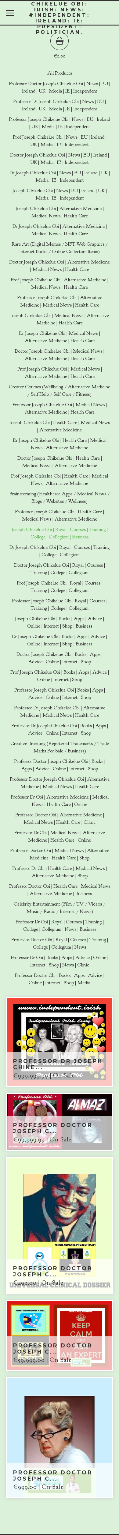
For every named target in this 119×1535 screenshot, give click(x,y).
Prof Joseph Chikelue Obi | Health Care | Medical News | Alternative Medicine (59, 479)
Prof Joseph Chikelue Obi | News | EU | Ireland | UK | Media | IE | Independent (59, 141)
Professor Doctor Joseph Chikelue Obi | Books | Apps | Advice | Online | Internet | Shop (59, 765)
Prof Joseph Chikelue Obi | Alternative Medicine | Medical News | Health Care (59, 283)
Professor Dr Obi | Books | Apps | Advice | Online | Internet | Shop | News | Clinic (59, 961)
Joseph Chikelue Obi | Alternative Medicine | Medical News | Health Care (60, 212)
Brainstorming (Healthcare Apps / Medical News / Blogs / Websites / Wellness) (59, 497)
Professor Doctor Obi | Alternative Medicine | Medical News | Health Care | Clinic (59, 818)
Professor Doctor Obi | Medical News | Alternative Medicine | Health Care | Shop (59, 854)
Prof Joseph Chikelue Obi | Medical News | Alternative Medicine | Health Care (59, 372)
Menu (10, 13)
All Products (59, 73)
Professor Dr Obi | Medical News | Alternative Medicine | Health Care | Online (59, 836)
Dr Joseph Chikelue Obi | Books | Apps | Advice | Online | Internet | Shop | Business (59, 640)
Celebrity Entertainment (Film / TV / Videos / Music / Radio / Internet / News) (59, 907)
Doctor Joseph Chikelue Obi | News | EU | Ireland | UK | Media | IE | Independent (59, 158)
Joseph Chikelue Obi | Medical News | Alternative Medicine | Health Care (59, 319)
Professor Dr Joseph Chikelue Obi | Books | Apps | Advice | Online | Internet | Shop (59, 729)
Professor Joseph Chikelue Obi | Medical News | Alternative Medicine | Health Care (60, 408)
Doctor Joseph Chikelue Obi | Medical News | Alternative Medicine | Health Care (59, 355)
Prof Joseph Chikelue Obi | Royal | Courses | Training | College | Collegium (60, 586)
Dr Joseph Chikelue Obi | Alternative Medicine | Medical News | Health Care (60, 230)
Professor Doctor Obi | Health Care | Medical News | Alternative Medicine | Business (59, 890)
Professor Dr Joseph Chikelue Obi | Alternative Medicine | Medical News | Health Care (59, 711)
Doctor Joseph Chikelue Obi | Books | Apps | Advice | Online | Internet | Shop (59, 658)
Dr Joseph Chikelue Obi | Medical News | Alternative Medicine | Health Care (59, 337)
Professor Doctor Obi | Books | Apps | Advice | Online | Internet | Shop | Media (59, 979)
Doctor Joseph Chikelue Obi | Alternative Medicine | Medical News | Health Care (59, 265)
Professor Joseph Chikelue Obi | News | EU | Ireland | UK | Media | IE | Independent (59, 123)
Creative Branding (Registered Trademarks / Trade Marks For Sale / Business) (59, 747)
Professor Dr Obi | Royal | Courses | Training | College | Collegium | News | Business (60, 925)
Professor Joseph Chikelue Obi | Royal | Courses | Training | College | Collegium (59, 604)
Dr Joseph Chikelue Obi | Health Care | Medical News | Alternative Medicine (59, 444)
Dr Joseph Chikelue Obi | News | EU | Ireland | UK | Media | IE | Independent (59, 176)
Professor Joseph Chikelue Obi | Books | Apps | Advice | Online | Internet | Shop (59, 693)
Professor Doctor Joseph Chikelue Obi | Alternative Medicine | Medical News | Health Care (60, 783)
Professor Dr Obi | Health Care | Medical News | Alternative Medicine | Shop (59, 872)
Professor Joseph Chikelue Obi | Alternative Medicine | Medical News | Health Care (59, 301)
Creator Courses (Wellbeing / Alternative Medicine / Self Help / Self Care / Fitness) (59, 390)
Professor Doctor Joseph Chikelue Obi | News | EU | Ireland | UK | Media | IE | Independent (59, 87)
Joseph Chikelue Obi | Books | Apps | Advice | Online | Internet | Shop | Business (59, 622)
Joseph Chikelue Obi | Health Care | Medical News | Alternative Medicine (59, 426)
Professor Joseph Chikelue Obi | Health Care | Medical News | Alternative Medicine (59, 515)
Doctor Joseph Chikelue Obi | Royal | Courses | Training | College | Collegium (59, 569)
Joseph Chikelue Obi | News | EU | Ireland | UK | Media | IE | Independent (60, 194)
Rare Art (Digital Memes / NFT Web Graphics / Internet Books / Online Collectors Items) (60, 248)
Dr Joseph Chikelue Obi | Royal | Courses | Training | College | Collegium (59, 551)
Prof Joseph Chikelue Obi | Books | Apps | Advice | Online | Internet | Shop (59, 676)
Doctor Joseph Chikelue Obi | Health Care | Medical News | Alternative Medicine (59, 462)
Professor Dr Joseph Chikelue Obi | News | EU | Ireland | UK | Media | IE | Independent (59, 105)
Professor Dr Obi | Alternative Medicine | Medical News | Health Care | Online (60, 800)
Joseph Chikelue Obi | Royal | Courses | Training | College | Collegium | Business (60, 533)
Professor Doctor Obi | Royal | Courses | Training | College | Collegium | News (59, 943)
